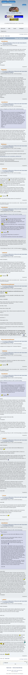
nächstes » (26, 34)
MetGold (4, 168)
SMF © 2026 (14, 670)
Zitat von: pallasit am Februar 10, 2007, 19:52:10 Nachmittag (11, 529)
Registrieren (12, 1)
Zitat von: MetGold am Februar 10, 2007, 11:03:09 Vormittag (11, 380)
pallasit (4, 438)
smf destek (16, 671)
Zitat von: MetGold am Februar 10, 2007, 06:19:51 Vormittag (11, 214)
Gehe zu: (25, 661)
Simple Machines (19, 670)
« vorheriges (21, 34)
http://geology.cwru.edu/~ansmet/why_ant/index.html (10, 156)
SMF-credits (9, 670)
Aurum (4, 495)
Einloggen (4, 1)
